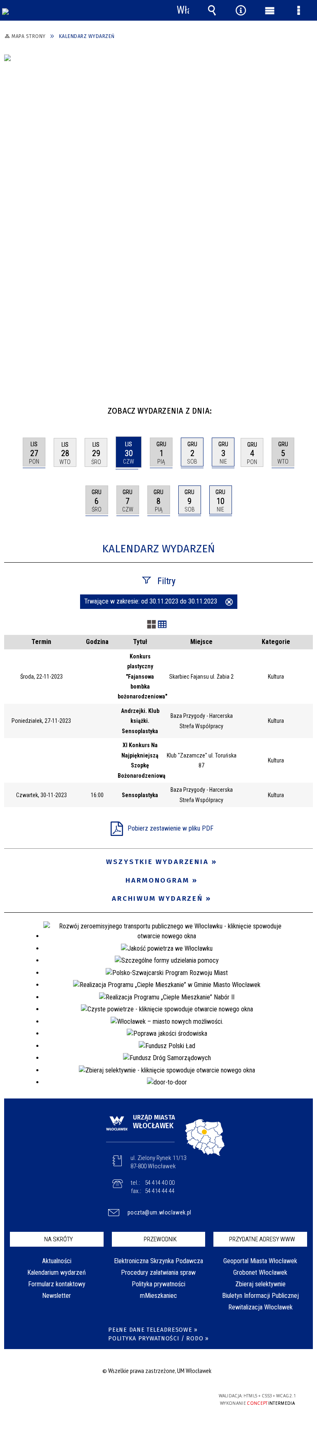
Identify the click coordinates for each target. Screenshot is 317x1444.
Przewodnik (160, 1239)
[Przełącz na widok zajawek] (151, 625)
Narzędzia (240, 10)
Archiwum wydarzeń (157, 898)
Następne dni (305, 407)
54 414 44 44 (160, 1191)
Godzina (97, 642)
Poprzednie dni (14, 407)
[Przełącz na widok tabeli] (162, 625)
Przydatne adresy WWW (262, 1239)
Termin (41, 642)
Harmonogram (157, 880)
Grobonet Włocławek (260, 1272)
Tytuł (140, 642)
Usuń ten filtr (229, 602)
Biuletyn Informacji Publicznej (260, 1296)
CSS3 (151, 1396)
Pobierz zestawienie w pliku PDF (170, 828)
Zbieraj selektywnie (260, 1284)
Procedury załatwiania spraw (158, 1272)
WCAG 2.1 (178, 1396)
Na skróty (58, 1239)
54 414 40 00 (160, 1182)
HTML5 (139, 1396)
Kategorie (276, 642)
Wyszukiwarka (212, 10)
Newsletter (56, 1296)
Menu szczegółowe (298, 10)
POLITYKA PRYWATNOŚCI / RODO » (158, 1338)
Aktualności (56, 1261)
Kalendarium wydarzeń (56, 1272)
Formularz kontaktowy (56, 1284)
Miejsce (201, 642)
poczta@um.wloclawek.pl (160, 1212)
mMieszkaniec (158, 1296)
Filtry (166, 581)
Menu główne (269, 10)
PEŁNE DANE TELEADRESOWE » (153, 1329)
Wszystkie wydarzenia (157, 861)
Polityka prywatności (158, 1284)
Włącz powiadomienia (183, 10)
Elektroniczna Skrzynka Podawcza (158, 1261)
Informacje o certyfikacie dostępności (54, 1397)
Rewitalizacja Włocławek (260, 1307)
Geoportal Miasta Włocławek (260, 1261)
